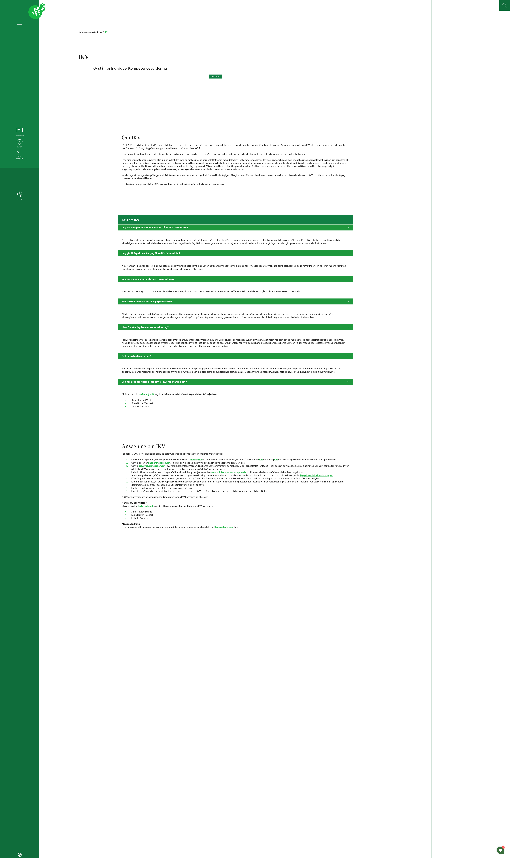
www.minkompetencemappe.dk (228, 472)
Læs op (215, 76)
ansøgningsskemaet (159, 462)
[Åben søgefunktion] (504, 5)
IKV (107, 31)
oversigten (196, 459)
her (261, 459)
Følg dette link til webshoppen (316, 475)
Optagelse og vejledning (90, 31)
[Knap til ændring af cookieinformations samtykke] (19, 854)
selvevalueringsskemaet (152, 465)
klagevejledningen (224, 527)
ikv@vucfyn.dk (146, 394)
